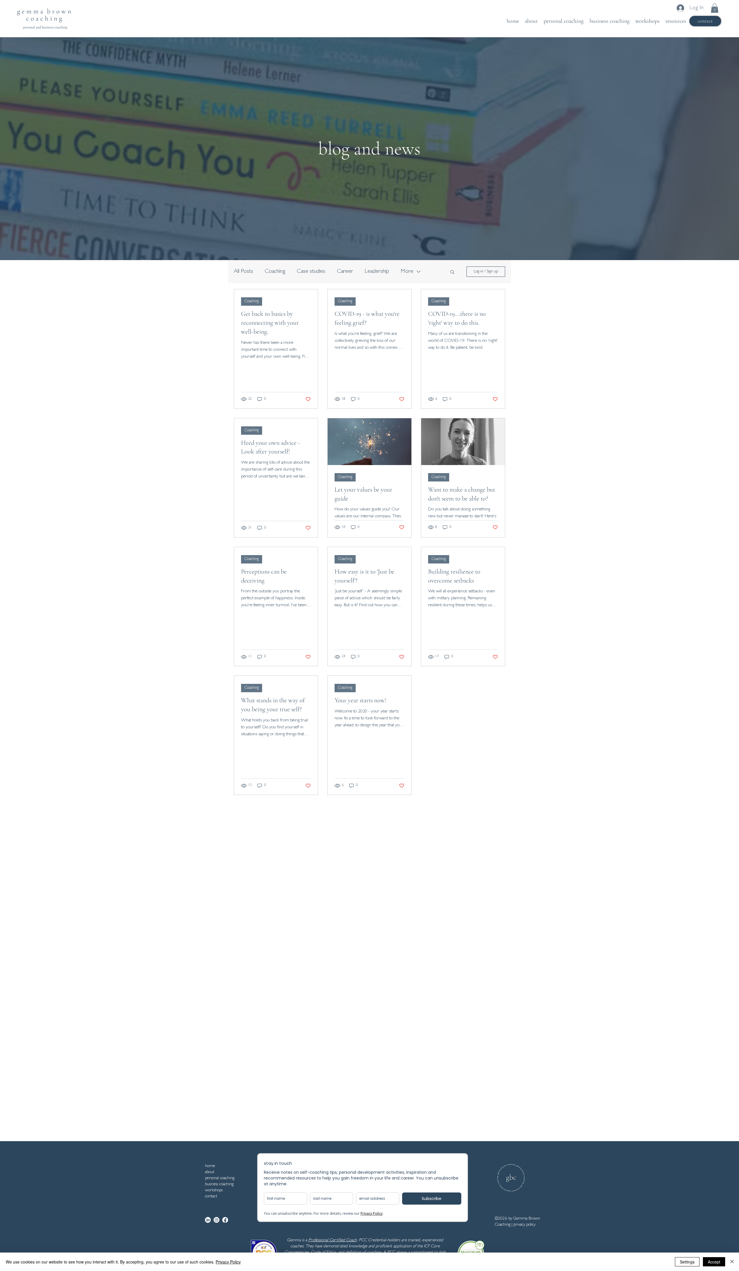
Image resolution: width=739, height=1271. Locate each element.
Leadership (377, 272)
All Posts (243, 272)
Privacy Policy (228, 1262)
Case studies (311, 272)
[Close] (732, 1261)
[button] (715, 8)
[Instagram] (216, 1220)
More (407, 272)
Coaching (275, 272)
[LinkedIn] (208, 1220)
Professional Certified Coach (332, 1240)
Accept (714, 1262)
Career (345, 272)
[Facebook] (225, 1220)
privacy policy (524, 1225)
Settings (687, 1262)
